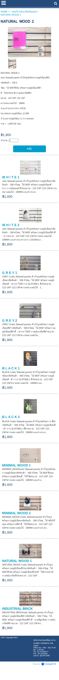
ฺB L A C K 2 (11, 417)
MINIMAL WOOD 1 (16, 465)
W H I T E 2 (10, 225)
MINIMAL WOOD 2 (16, 513)
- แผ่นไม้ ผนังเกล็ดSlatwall (23, 11)
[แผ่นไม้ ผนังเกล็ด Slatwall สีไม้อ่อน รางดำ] (12, 63)
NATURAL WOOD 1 (17, 561)
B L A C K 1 (11, 368)
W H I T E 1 (10, 177)
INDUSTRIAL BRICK (17, 608)
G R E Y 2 (9, 320)
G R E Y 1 (9, 273)
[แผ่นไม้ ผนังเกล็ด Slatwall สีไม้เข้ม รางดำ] (29, 41)
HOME (4, 11)
